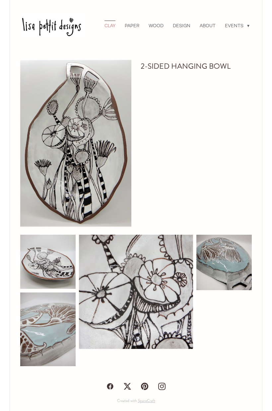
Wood (156, 25)
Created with (136, 401)
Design (181, 25)
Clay (109, 25)
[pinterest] (144, 386)
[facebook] (110, 386)
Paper (132, 25)
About (208, 25)
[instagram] (162, 386)
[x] (127, 386)
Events (237, 25)
